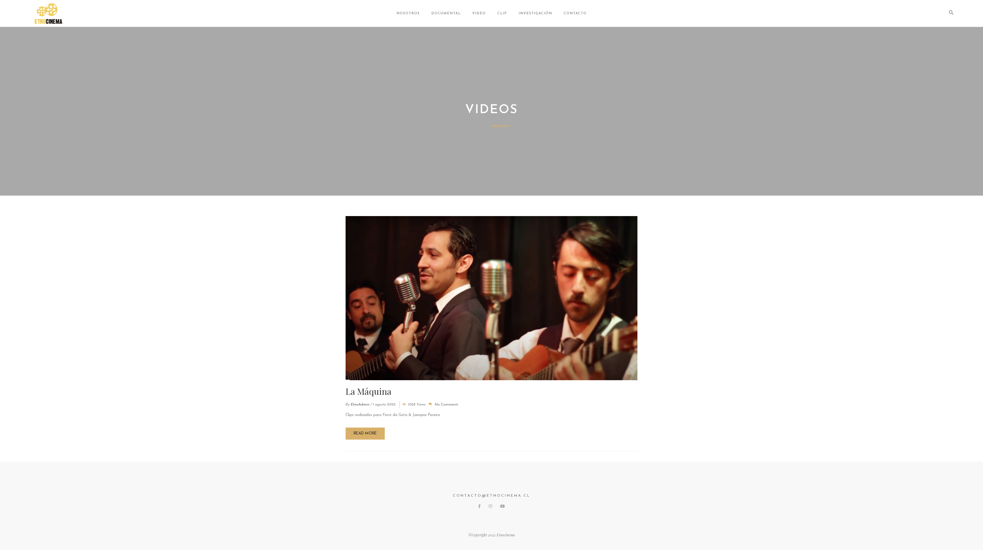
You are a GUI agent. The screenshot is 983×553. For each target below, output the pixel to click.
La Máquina (368, 391)
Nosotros (408, 13)
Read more (365, 433)
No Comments (446, 405)
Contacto (575, 13)
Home (479, 125)
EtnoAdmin (360, 405)
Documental (446, 13)
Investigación (535, 13)
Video (479, 13)
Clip (502, 13)
